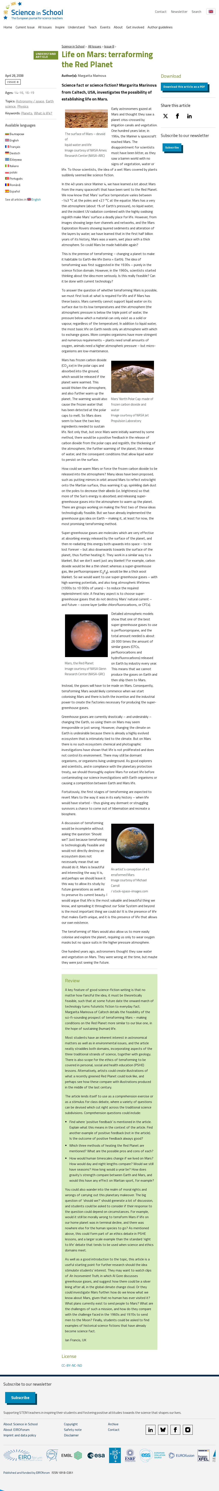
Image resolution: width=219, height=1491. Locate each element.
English (14, 140)
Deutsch (14, 153)
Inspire (60, 27)
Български (16, 134)
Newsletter (179, 11)
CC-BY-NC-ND (72, 1365)
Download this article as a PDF (184, 86)
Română (14, 185)
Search (196, 11)
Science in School (73, 46)
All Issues (45, 27)
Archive (113, 1424)
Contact (161, 11)
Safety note (73, 1429)
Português (16, 178)
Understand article (46, 55)
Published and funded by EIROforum (26, 1472)
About (118, 27)
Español (14, 191)
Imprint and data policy (19, 1435)
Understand (76, 27)
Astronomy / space (30, 101)
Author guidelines (160, 27)
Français (14, 146)
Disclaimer (71, 1435)
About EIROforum (16, 1429)
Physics (22, 106)
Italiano (14, 166)
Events (105, 27)
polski (13, 172)
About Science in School (20, 1424)
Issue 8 (109, 46)
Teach (92, 27)
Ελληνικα (15, 159)
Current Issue (25, 27)
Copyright (71, 1424)
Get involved (135, 27)
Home (7, 27)
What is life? (43, 113)
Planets (26, 113)
